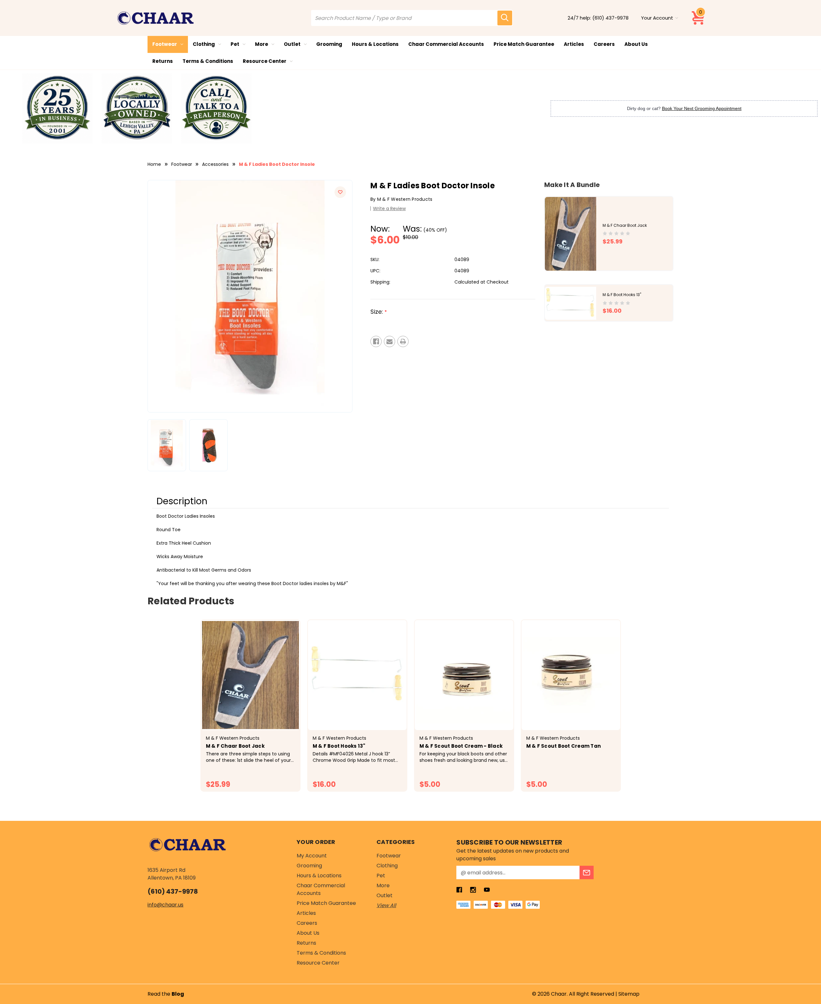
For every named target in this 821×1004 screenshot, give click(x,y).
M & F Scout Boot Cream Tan (563, 746)
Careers (604, 44)
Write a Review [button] (389, 208)
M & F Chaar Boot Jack (625, 225)
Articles (574, 44)
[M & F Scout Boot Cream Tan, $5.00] (570, 675)
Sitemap (628, 994)
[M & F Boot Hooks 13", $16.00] (357, 675)
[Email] (389, 341)
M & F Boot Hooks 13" (622, 295)
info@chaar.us (165, 904)
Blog (178, 994)
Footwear (164, 44)
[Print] (403, 341)
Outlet (292, 44)
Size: (378, 312)
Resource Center (264, 61)
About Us (636, 44)
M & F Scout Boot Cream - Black (461, 746)
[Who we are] (57, 108)
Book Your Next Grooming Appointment (701, 108)
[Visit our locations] (137, 108)
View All (386, 905)
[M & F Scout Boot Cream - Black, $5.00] (464, 675)
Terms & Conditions (207, 61)
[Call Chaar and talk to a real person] (216, 108)
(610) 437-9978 (610, 17)
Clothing (204, 44)
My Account (312, 855)
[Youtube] (487, 890)
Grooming (329, 44)
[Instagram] (473, 890)
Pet (235, 44)
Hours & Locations (375, 44)
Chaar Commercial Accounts (446, 44)
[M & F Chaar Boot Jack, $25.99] (250, 675)
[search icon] (504, 18)
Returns (162, 61)
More (261, 44)
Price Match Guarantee (524, 44)
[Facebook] (376, 341)
